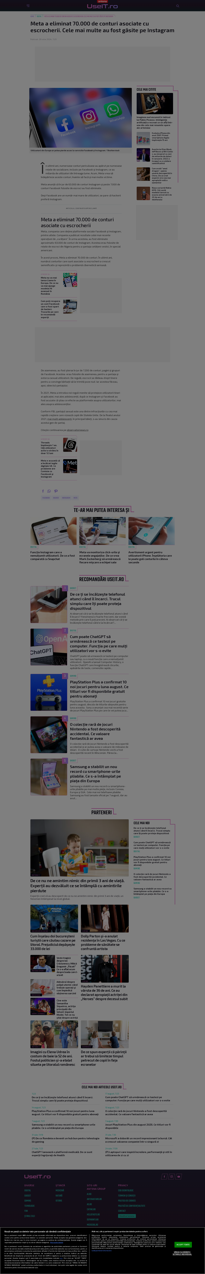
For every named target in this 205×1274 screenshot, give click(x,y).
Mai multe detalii (56, 1242)
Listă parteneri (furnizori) (101, 1250)
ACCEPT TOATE (183, 1244)
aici (61, 1258)
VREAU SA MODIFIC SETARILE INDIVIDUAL (182, 1253)
